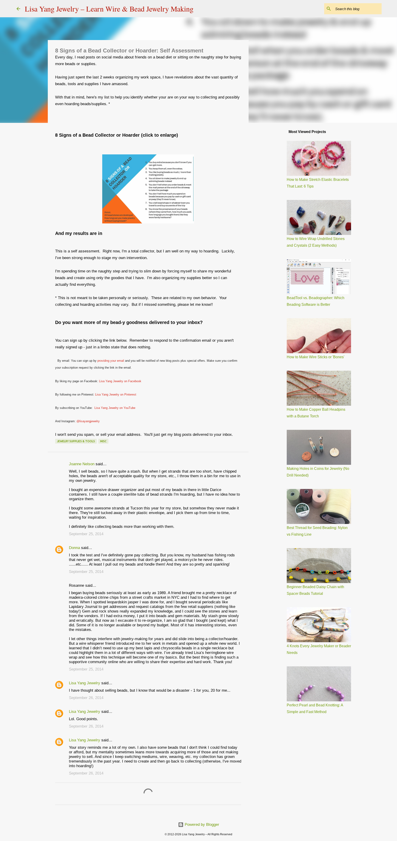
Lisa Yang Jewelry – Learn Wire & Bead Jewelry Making (109, 9)
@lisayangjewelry (88, 421)
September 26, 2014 (86, 698)
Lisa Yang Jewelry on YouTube (114, 408)
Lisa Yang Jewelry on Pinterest (115, 394)
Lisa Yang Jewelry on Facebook (120, 381)
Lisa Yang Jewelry (84, 683)
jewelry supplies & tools (76, 441)
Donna (74, 548)
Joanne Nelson (81, 464)
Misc (103, 441)
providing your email (110, 360)
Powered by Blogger (201, 824)
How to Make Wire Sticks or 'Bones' (315, 357)
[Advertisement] (272, 199)
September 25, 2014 (86, 534)
